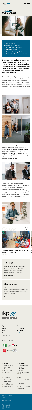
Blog (3, 330)
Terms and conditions (6, 400)
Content (21, 330)
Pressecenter (6, 335)
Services (20, 326)
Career (4, 333)
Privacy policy (5, 398)
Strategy (21, 328)
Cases (4, 328)
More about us (8, 275)
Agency (4, 326)
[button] (26, 229)
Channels (21, 332)
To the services (8, 297)
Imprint (3, 397)
